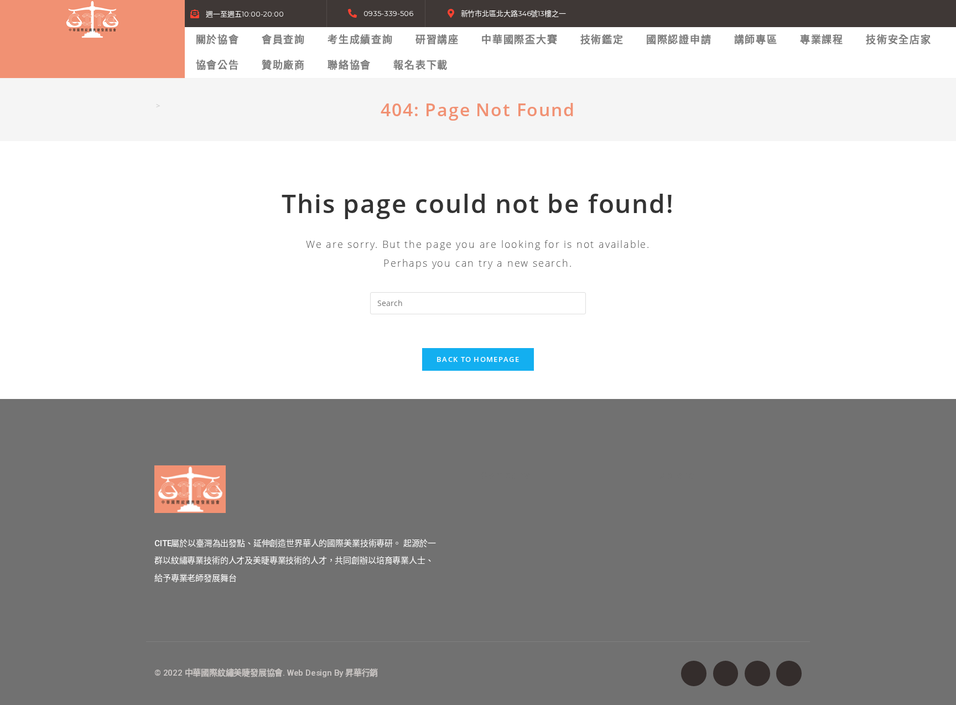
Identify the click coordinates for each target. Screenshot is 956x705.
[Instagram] (757, 673)
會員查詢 (283, 39)
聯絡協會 (349, 65)
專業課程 (822, 39)
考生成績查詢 (360, 39)
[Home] (149, 106)
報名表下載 (420, 65)
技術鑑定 (602, 39)
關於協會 (218, 39)
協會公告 (218, 65)
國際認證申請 (679, 39)
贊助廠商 (283, 65)
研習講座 (437, 39)
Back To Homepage (478, 359)
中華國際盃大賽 (519, 39)
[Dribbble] (789, 673)
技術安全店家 (899, 39)
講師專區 (756, 39)
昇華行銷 (361, 673)
